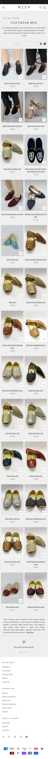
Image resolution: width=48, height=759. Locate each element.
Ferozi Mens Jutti (12, 476)
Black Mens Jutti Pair (36, 83)
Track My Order (7, 674)
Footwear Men (15, 18)
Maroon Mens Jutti (35, 476)
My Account (6, 670)
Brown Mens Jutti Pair (12, 83)
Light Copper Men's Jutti (35, 126)
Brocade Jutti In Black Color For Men (36, 215)
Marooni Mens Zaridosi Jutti (35, 302)
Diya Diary (5, 730)
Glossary (5, 726)
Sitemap (5, 711)
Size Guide (5, 682)
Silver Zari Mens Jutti (35, 433)
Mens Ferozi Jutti (12, 260)
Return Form (6, 700)
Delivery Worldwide (24, 647)
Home (4, 18)
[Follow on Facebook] (3, 737)
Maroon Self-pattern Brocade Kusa (12, 346)
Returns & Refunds (9, 696)
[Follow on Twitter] (9, 737)
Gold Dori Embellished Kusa (36, 345)
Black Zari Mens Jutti (36, 390)
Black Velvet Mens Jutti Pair (12, 126)
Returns (5, 678)
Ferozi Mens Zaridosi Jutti (12, 169)
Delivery (5, 693)
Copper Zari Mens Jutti (12, 562)
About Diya (6, 723)
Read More (30, 632)
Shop (9, 18)
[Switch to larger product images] (41, 43)
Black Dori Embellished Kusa (36, 519)
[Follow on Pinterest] (21, 737)
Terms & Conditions (9, 704)
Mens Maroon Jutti (12, 607)
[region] (24, 644)
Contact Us (6, 667)
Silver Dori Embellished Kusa (12, 390)
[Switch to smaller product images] (45, 43)
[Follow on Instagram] (15, 737)
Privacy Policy (7, 708)
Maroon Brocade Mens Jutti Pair (12, 214)
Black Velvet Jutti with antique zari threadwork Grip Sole (35, 170)
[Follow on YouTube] (26, 737)
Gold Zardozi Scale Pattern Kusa (35, 563)
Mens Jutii (12, 302)
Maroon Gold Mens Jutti (35, 607)
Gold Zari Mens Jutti (12, 433)
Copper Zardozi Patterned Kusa (36, 260)
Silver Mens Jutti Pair (12, 519)
